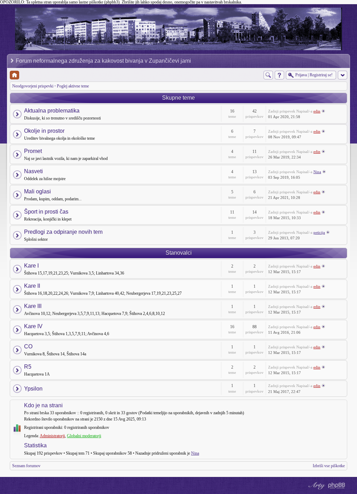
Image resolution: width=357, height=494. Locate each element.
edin (316, 111)
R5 (27, 367)
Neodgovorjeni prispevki (32, 86)
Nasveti (33, 171)
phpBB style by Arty (315, 486)
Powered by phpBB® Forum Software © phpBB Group (336, 486)
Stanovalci (179, 253)
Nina (317, 172)
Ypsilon (33, 389)
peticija (319, 232)
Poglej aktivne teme (73, 86)
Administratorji (52, 435)
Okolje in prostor (44, 131)
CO (28, 346)
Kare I (31, 266)
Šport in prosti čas (46, 212)
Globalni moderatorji (84, 435)
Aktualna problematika (51, 111)
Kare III (32, 306)
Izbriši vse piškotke (329, 465)
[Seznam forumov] (14, 75)
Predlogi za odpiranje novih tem (63, 232)
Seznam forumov (26, 465)
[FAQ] (279, 75)
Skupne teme (178, 98)
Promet (33, 151)
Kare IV (33, 326)
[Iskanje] (268, 75)
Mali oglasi (37, 191)
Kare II (32, 286)
